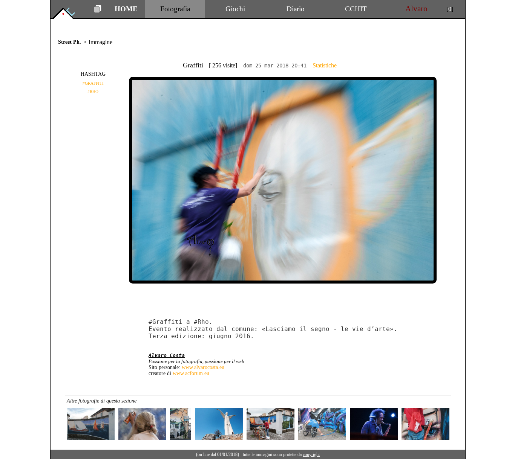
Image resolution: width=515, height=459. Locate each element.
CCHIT (356, 9)
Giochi (235, 9)
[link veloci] (68, 17)
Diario (296, 9)
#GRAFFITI (93, 83)
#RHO (92, 91)
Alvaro (416, 8)
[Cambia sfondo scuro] (97, 11)
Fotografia (175, 9)
